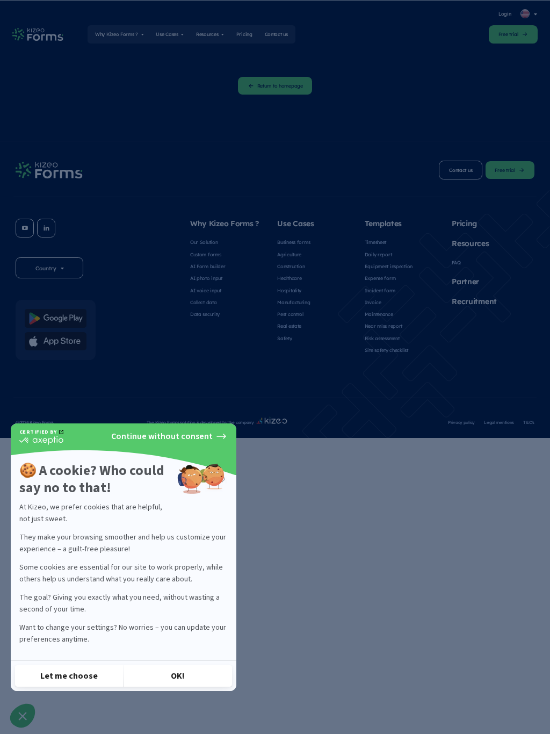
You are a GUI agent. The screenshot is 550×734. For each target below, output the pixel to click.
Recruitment (474, 301)
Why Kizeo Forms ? (116, 34)
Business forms (293, 242)
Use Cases (167, 34)
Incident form (380, 290)
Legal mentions (499, 422)
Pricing (244, 34)
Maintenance (379, 314)
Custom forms (205, 254)
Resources (207, 34)
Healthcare (289, 278)
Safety (284, 338)
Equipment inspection (388, 266)
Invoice (373, 302)
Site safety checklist (386, 350)
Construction (291, 266)
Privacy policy (461, 422)
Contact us (276, 34)
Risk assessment (382, 338)
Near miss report (383, 325)
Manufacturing (293, 302)
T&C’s (528, 422)
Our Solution (204, 242)
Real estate (289, 325)
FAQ (456, 262)
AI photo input (206, 278)
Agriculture (289, 254)
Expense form (380, 278)
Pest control (290, 314)
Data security (205, 314)
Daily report (378, 254)
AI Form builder (208, 266)
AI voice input (205, 290)
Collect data (203, 302)
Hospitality (289, 290)
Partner (465, 281)
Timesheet (375, 242)
